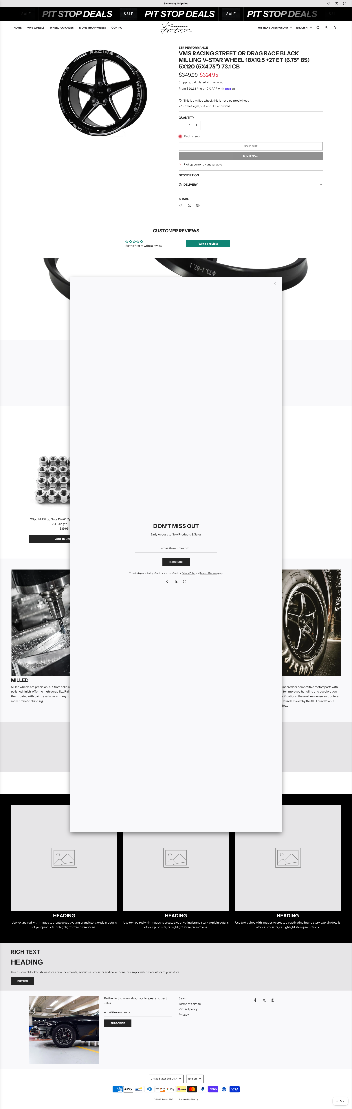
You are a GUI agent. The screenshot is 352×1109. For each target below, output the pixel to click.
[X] (176, 582)
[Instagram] (185, 582)
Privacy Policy (188, 573)
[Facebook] (167, 582)
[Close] (275, 284)
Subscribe (176, 561)
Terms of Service (208, 573)
